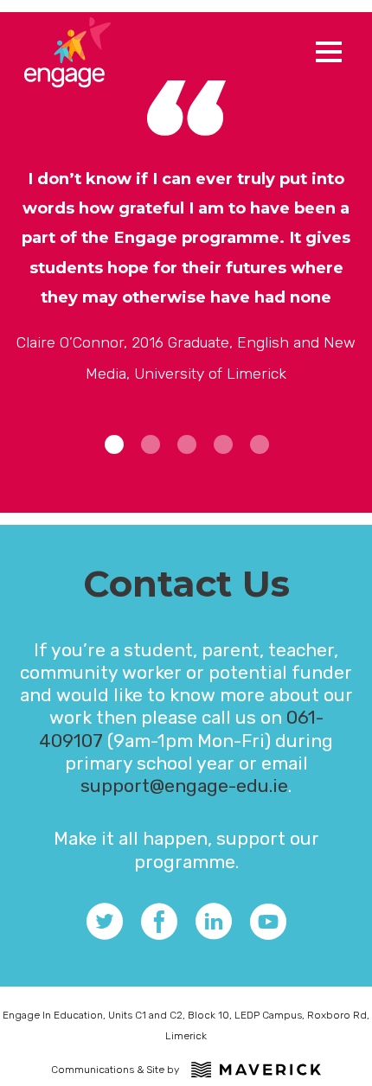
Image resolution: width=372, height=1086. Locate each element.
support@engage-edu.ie (184, 785)
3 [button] (186, 444)
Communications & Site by (115, 1070)
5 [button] (259, 444)
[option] (186, 275)
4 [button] (223, 444)
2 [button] (150, 444)
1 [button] (114, 444)
